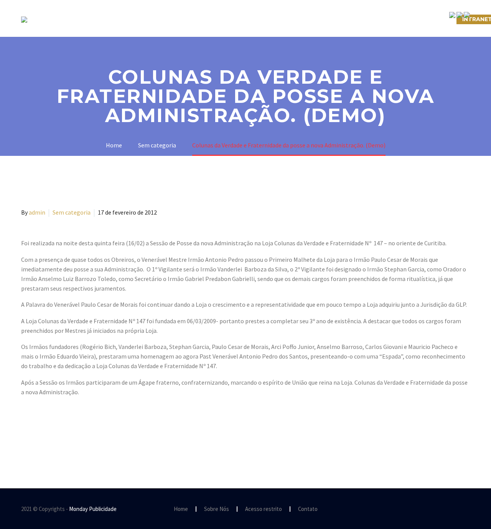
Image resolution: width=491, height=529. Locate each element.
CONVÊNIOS (430, 19)
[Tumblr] (59, 439)
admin (37, 212)
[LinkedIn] (71, 439)
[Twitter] (37, 439)
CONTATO (334, 19)
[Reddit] (82, 439)
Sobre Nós (129, 19)
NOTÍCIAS (290, 19)
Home (181, 509)
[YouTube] (468, 509)
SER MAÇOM (178, 19)
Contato (308, 509)
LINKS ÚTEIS (381, 19)
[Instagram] (458, 509)
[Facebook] (26, 439)
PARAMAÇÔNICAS (236, 19)
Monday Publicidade (93, 508)
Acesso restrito (263, 509)
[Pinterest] (48, 439)
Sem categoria (72, 212)
